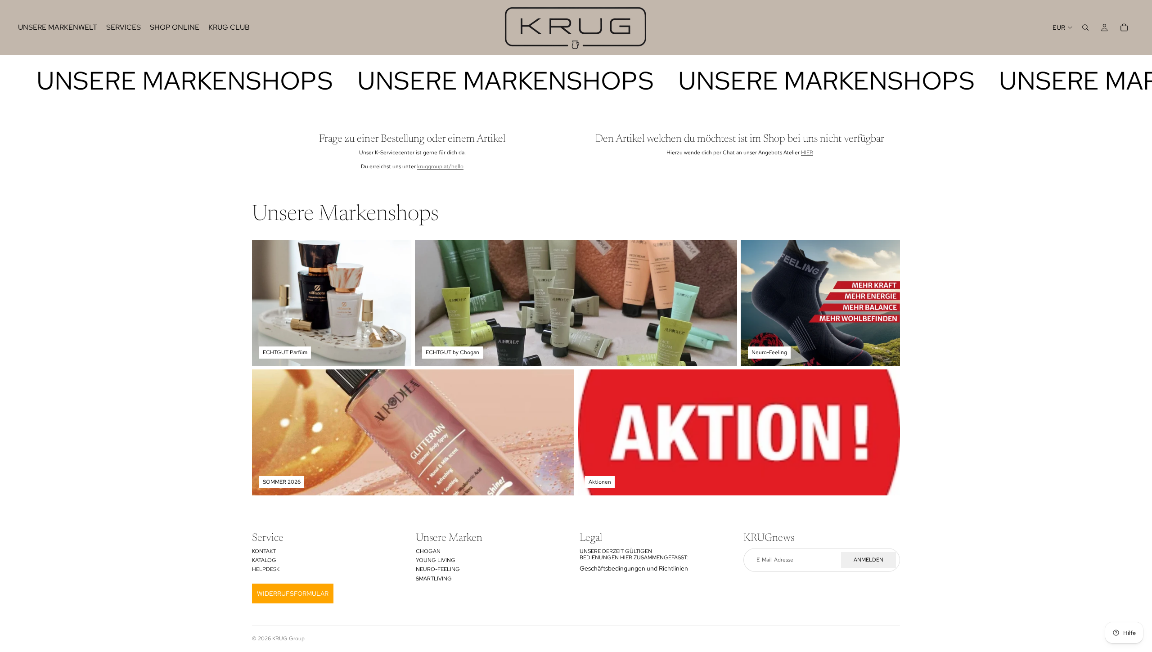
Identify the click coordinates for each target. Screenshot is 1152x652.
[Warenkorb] (1124, 27)
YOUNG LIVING (435, 560)
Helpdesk (265, 569)
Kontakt (264, 551)
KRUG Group (288, 638)
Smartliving (434, 578)
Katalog (264, 560)
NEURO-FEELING (438, 569)
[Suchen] (1085, 27)
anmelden (868, 559)
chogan (428, 551)
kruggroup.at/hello (440, 166)
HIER (807, 152)
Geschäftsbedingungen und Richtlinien (634, 568)
